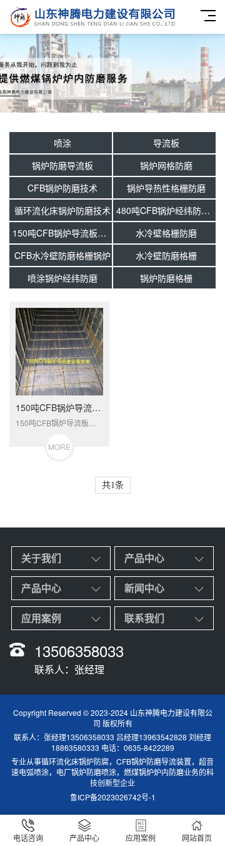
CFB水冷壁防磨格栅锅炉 (62, 255)
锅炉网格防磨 (166, 165)
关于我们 (41, 558)
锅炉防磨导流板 (62, 165)
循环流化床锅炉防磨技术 (62, 210)
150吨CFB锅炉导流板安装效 (62, 233)
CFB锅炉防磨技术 (63, 187)
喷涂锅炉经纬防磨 (63, 278)
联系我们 (144, 618)
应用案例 (41, 618)
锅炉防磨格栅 (166, 278)
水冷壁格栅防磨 (166, 233)
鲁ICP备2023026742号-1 (113, 797)
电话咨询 (28, 837)
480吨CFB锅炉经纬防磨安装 (166, 210)
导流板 (166, 142)
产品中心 (144, 558)
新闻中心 (144, 588)
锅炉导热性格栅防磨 (166, 187)
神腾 (152, 712)
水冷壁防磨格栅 (166, 255)
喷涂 (62, 142)
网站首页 (197, 837)
